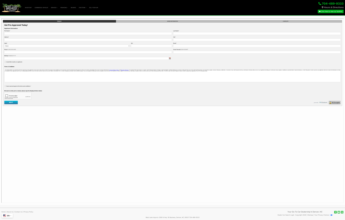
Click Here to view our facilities (331, 11)
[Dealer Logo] (11, 7)
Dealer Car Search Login (286, 215)
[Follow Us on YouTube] (339, 212)
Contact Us (18, 212)
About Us (10, 212)
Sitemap (310, 215)
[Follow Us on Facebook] (335, 212)
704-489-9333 (333, 3)
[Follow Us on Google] (342, 212)
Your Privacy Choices (321, 215)
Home (3, 212)
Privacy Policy (28, 212)
